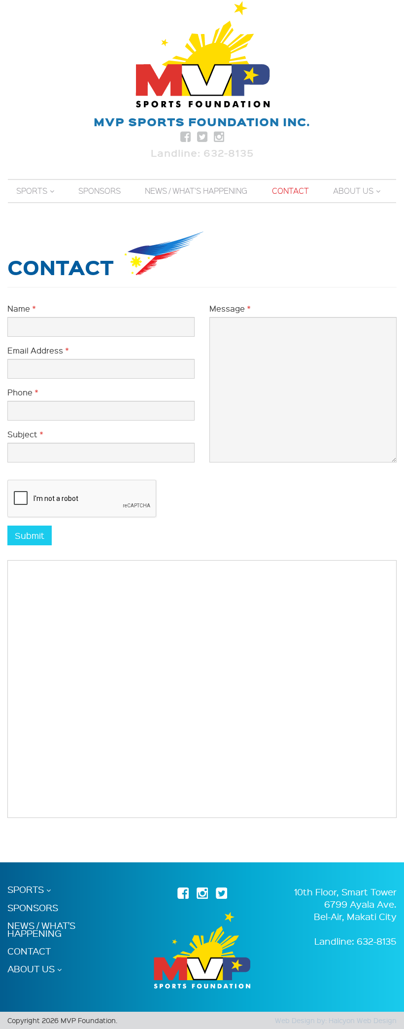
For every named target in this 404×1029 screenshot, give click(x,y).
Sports (31, 191)
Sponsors (99, 190)
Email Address (38, 350)
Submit (29, 535)
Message (230, 308)
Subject (25, 434)
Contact (290, 190)
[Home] (202, 54)
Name (21, 308)
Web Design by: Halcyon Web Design (336, 1020)
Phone (22, 392)
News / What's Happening (196, 190)
